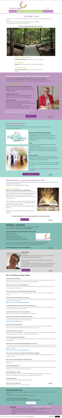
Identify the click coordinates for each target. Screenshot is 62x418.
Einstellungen (52, 416)
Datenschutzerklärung (31, 416)
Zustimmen (57, 416)
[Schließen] (60, 416)
